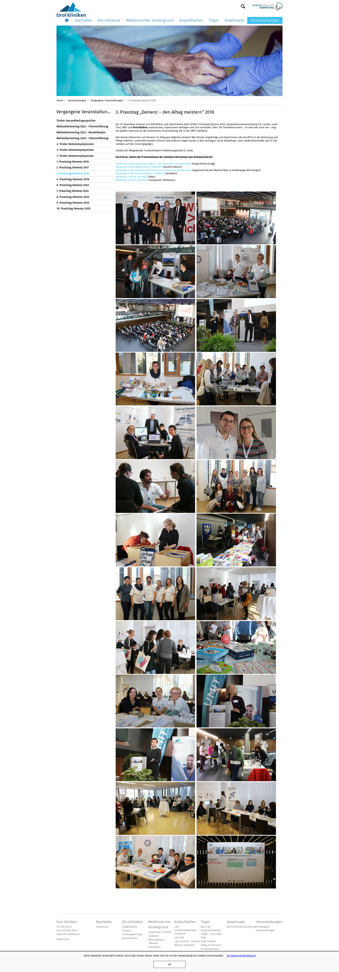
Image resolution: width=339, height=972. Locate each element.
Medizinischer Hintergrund (149, 20)
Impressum (62, 939)
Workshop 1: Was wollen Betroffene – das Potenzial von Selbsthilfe (153, 163)
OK (169, 964)
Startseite (83, 20)
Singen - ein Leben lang (211, 935)
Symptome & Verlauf (160, 932)
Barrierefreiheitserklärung (241, 926)
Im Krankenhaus (210, 949)
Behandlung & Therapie (156, 941)
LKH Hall (179, 937)
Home (59, 100)
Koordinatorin (129, 938)
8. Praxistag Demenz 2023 (72, 197)
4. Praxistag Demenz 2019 (72, 179)
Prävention (154, 947)
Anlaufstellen (191, 20)
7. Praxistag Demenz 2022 (72, 191)
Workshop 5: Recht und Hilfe (131, 176)
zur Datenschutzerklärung (241, 955)
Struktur (126, 930)
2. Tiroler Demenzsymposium (75, 144)
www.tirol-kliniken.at (68, 934)
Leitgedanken (129, 926)
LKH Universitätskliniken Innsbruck (185, 930)
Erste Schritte (208, 941)
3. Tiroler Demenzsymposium (75, 150)
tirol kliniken (66, 921)
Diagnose (153, 936)
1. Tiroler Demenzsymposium (75, 156)
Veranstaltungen (265, 20)
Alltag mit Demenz (211, 945)
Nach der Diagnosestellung (210, 928)
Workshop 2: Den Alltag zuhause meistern (139, 167)
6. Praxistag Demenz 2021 (72, 185)
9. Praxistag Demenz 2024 (72, 203)
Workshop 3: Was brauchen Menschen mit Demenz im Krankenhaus (153, 170)
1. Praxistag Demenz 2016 (72, 162)
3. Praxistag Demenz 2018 (72, 173)
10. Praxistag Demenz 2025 (73, 208)
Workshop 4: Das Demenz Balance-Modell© (140, 173)
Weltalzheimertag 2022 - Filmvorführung (82, 126)
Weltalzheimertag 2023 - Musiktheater (81, 132)
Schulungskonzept (132, 934)
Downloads (234, 20)
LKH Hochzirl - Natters (187, 941)
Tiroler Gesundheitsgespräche (76, 121)
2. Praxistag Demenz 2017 (72, 167)
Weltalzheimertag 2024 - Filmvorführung (82, 138)
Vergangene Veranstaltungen (107, 100)
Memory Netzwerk (184, 945)
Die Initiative (109, 20)
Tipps (214, 20)
